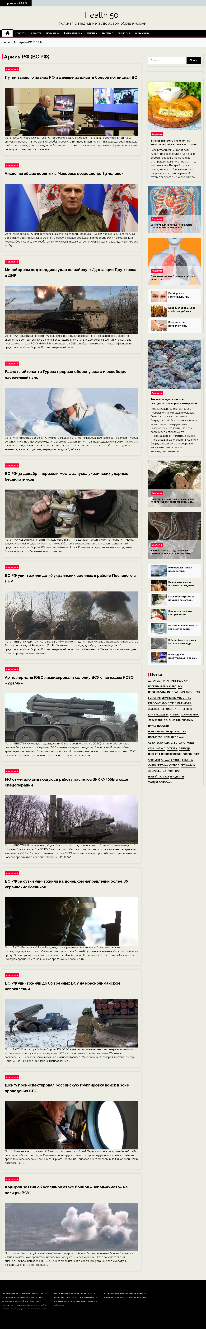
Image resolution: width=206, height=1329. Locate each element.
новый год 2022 (158, 776)
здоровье (154, 771)
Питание (107, 33)
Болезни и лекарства (162, 686)
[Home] (7, 33)
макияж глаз (171, 771)
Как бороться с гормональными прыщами (178, 295)
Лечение (169, 720)
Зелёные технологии (162, 709)
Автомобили (156, 681)
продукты (177, 776)
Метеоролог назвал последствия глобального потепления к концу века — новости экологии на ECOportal (181, 569)
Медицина (52, 33)
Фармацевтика (73, 33)
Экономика (188, 765)
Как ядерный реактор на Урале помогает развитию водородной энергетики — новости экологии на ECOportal (182, 598)
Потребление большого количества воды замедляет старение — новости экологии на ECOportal (182, 627)
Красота (36, 33)
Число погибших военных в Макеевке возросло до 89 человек (64, 173)
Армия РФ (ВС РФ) (177, 681)
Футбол (174, 765)
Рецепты (92, 33)
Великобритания (159, 692)
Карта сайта (142, 33)
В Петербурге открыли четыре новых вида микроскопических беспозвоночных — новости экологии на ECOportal (182, 642)
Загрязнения (183, 703)
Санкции (154, 759)
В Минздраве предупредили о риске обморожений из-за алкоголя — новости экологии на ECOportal (182, 656)
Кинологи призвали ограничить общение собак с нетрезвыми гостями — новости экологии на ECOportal (181, 584)
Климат (175, 714)
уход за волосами (160, 782)
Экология (124, 33)
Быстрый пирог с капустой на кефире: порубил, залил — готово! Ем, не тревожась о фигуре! (174, 143)
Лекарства (155, 720)
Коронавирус (190, 714)
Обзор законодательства (165, 743)
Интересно (185, 709)
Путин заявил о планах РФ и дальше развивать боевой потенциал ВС (71, 77)
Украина (187, 759)
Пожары (172, 748)
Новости (20, 33)
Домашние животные (176, 697)
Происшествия (171, 754)
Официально (156, 748)
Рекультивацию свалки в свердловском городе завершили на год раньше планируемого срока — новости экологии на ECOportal (174, 401)
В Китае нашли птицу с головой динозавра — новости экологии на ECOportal (171, 552)
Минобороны (184, 720)
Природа (184, 748)
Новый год (155, 737)
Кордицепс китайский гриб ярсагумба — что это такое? (181, 310)
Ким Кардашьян (158, 714)
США (196, 754)
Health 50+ (103, 15)
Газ (198, 692)
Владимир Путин (183, 692)
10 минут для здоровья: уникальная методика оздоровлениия (171, 226)
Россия (187, 754)
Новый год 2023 (174, 737)
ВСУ (180, 686)
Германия (154, 697)
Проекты (154, 754)
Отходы (188, 743)
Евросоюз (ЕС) (157, 703)
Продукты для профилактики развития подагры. (179, 324)
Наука (152, 726)
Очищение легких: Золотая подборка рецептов (173, 277)
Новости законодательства (167, 731)
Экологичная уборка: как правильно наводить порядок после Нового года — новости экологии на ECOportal (180, 613)
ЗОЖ (171, 703)
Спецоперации (171, 759)
